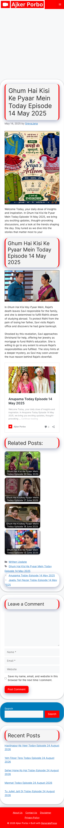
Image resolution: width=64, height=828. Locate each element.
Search (9, 708)
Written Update (18, 561)
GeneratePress (49, 823)
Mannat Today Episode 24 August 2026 (28, 782)
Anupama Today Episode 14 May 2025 (32, 575)
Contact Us (31, 812)
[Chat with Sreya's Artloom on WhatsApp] (32, 167)
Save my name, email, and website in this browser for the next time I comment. (33, 678)
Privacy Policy (32, 817)
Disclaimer (45, 812)
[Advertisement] (32, 42)
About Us (17, 812)
